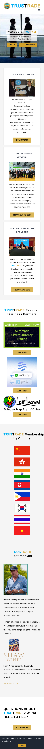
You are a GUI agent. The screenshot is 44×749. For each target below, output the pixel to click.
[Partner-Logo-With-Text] (22, 396)
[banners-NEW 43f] (22, 323)
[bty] (22, 162)
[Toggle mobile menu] (39, 10)
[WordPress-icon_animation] (22, 358)
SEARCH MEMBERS (28, 44)
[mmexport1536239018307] (22, 237)
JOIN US (12, 44)
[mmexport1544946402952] (22, 80)
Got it (22, 745)
